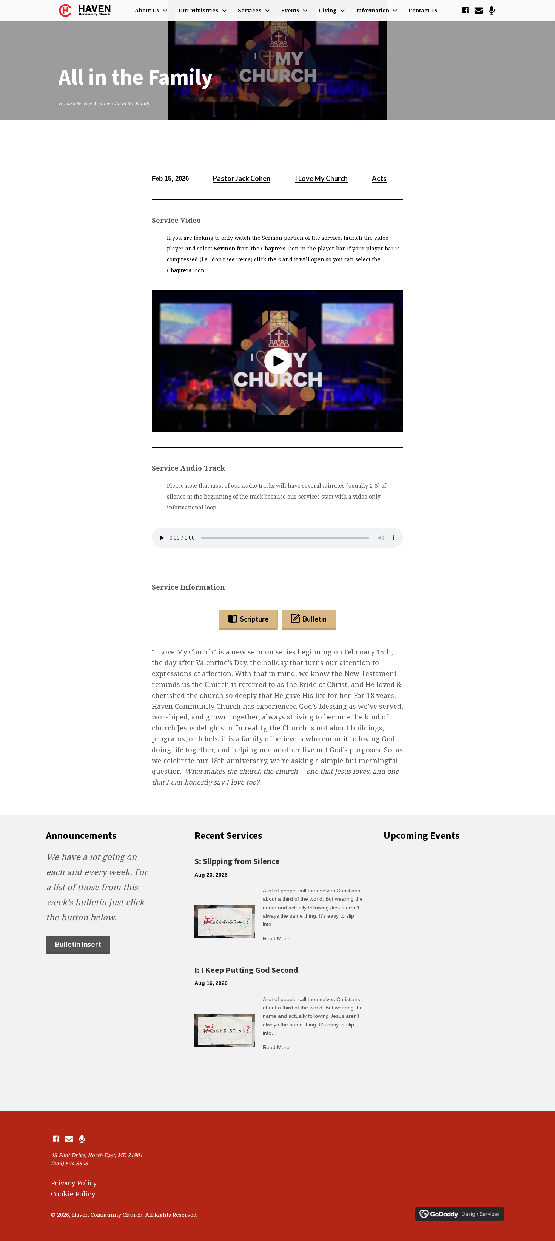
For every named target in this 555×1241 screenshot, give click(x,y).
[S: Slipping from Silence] (224, 921)
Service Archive (93, 103)
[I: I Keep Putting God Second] (224, 1029)
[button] (465, 10)
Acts (379, 178)
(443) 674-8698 (69, 1163)
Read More (276, 938)
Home (65, 103)
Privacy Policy (74, 1182)
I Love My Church (321, 178)
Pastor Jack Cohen (241, 178)
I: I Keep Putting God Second (246, 970)
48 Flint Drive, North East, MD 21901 (97, 1155)
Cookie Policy (73, 1193)
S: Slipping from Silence (237, 861)
